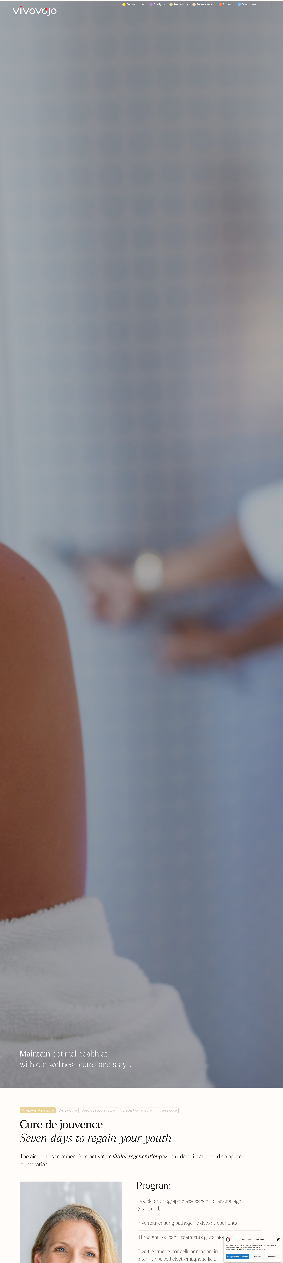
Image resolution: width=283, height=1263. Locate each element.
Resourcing (181, 4)
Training (228, 4)
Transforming (206, 4)
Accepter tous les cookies (237, 1257)
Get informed (135, 4)
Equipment (249, 4)
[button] (278, 1240)
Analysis (159, 4)
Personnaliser (272, 1257)
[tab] (38, 1110)
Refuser (257, 1257)
